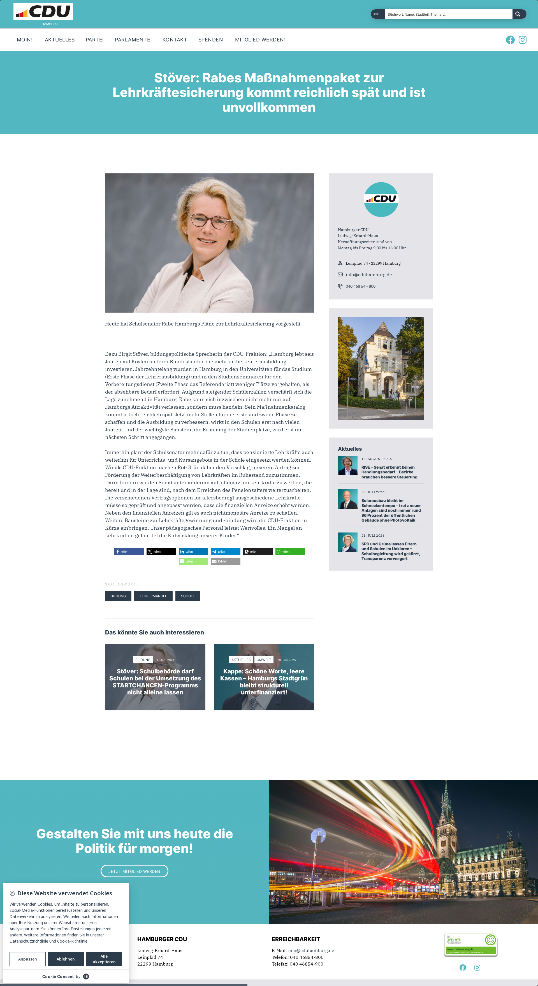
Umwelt (264, 660)
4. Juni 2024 (166, 660)
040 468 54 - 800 (360, 286)
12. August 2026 (376, 459)
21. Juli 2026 (373, 535)
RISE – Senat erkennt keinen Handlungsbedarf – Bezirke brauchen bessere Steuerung (389, 472)
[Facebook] (510, 39)
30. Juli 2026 (373, 492)
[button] (129, 551)
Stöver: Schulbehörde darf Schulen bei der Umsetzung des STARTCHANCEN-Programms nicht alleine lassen (155, 682)
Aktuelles (241, 660)
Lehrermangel (153, 596)
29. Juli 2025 (286, 660)
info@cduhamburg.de (369, 274)
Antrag (283, 467)
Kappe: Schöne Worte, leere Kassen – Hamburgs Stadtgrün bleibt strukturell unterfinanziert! (264, 682)
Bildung (118, 596)
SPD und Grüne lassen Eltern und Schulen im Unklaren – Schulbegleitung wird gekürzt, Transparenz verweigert (390, 551)
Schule (188, 596)
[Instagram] (522, 39)
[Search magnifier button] (520, 14)
